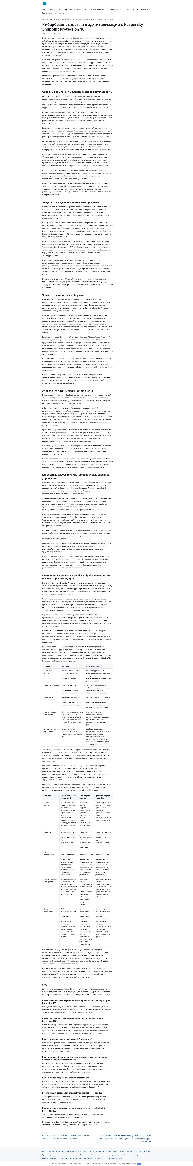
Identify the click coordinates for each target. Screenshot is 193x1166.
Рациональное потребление (53, 13)
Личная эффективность (113, 1158)
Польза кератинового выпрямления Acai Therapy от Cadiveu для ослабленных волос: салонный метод (67, 1136)
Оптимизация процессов (93, 1158)
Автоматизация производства (95, 9)
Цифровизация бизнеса (73, 9)
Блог (44, 1151)
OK (139, 1163)
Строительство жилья (141, 9)
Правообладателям (49, 1155)
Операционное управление (120, 9)
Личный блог (54, 19)
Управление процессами (52, 9)
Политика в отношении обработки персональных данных (69, 1151)
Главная (45, 19)
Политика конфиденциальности (138, 1151)
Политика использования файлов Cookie (108, 1151)
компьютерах (58, 536)
